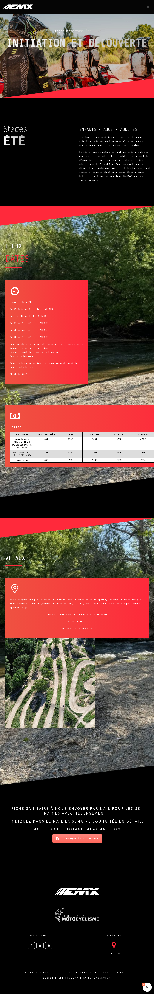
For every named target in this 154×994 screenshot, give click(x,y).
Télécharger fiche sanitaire (80, 838)
